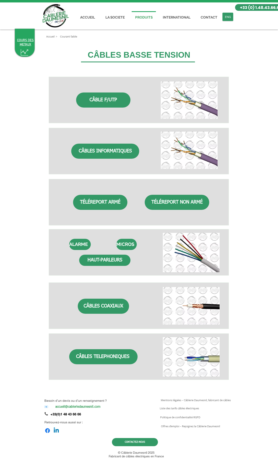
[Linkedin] (56, 430)
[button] (56, 36)
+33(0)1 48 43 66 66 (65, 414)
